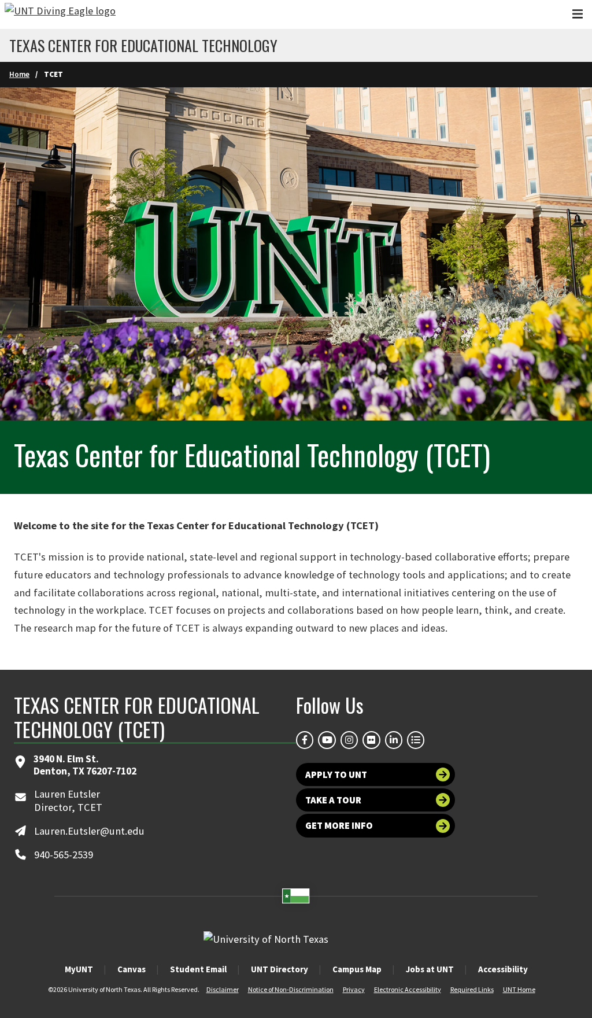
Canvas (131, 969)
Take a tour (333, 800)
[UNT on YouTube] (326, 739)
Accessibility (503, 969)
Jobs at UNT (430, 969)
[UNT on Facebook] (304, 739)
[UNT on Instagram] (349, 739)
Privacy (354, 989)
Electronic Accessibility (407, 989)
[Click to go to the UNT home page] (60, 14)
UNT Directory (279, 969)
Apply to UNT (336, 774)
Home (19, 74)
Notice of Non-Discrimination (291, 989)
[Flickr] (371, 739)
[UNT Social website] (415, 739)
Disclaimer (222, 989)
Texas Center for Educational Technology (143, 45)
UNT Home (519, 989)
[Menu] (577, 14)
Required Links (472, 989)
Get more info (339, 825)
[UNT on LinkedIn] (393, 739)
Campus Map (357, 969)
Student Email (198, 969)
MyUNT (79, 969)
